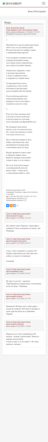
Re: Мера (13, 214)
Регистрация (40, 11)
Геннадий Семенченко (19, 241)
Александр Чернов (17, 28)
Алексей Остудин (17, 216)
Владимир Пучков (17, 271)
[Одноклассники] (11, 205)
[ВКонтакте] (7, 205)
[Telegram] (14, 205)
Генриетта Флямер (17, 324)
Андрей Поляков (16, 296)
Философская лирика (30, 30)
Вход (30, 11)
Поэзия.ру (14, 3)
